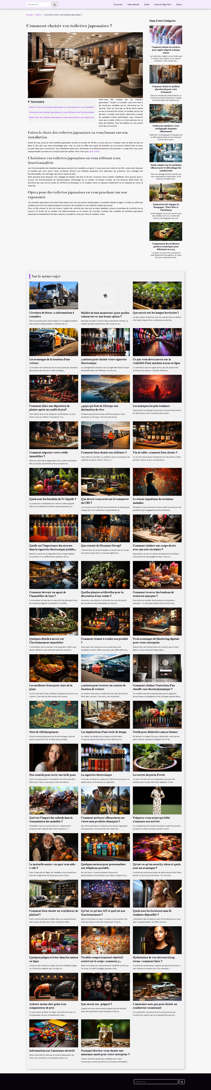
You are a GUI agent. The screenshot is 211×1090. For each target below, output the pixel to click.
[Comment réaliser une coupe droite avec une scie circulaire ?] (157, 528)
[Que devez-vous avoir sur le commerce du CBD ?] (105, 481)
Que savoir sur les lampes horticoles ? (156, 312)
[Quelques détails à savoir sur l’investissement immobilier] (53, 621)
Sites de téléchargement (43, 732)
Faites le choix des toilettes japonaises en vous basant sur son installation (61, 107)
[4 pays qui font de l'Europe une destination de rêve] (105, 388)
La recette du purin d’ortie (149, 774)
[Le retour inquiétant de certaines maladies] (157, 481)
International (133, 4)
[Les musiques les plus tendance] (157, 388)
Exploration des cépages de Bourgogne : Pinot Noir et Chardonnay (166, 207)
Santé (146, 4)
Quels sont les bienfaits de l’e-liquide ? (52, 499)
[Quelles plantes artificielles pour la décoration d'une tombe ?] (105, 574)
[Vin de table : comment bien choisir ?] (157, 435)
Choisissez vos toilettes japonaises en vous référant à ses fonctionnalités (61, 112)
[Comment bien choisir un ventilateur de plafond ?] (53, 893)
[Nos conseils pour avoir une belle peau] (53, 757)
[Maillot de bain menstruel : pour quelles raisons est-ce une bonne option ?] (105, 295)
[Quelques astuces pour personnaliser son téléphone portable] (105, 847)
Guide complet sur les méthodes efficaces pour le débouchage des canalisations (166, 168)
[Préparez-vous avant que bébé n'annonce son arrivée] (157, 800)
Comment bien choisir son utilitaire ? (104, 452)
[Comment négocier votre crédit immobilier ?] (53, 435)
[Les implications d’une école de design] (105, 714)
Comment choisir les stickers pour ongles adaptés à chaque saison (166, 50)
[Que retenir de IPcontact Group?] (105, 528)
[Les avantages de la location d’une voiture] (53, 342)
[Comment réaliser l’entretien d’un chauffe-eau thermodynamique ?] (157, 668)
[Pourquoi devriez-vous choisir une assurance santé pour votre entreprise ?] (105, 1033)
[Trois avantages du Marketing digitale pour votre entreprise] (157, 621)
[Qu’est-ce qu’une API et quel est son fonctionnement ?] (105, 893)
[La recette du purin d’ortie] (157, 757)
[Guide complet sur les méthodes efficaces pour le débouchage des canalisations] (165, 152)
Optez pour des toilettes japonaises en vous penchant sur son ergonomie (61, 117)
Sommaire (37, 101)
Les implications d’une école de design (103, 732)
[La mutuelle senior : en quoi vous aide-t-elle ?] (53, 847)
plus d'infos (95, 151)
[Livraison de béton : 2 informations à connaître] (53, 295)
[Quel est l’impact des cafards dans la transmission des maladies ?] (53, 800)
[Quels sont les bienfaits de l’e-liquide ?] (53, 481)
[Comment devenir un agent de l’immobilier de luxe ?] (53, 574)
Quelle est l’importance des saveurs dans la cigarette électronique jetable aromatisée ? (51, 549)
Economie (118, 4)
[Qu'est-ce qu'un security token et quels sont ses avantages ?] (157, 847)
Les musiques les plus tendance (151, 406)
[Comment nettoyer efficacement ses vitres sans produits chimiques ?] (105, 800)
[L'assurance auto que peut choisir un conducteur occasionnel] (157, 986)
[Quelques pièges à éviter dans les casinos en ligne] (53, 940)
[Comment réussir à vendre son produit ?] (105, 621)
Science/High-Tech (162, 4)
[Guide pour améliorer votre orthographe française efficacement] (165, 113)
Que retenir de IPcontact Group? (101, 545)
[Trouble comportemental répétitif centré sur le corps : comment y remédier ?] (105, 940)
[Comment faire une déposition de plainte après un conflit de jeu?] (53, 388)
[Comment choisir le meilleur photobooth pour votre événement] (165, 74)
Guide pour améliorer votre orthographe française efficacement (166, 129)
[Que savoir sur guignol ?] (105, 986)
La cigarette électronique (96, 774)
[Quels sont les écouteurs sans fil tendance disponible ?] (157, 893)
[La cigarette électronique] (105, 757)
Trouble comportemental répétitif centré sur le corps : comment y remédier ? (102, 961)
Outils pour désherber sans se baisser (155, 732)
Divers (179, 4)
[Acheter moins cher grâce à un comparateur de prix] (53, 986)
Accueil (29, 14)
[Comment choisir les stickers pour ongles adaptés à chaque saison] (165, 35)
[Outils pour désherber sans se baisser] (157, 714)
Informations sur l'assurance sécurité (52, 1050)
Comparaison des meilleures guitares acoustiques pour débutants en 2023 (166, 246)
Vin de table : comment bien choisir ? (155, 452)
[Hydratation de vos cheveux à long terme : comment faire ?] (157, 940)
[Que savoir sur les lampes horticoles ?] (157, 295)
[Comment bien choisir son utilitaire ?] (105, 435)
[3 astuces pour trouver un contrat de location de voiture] (105, 668)
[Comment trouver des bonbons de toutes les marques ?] (157, 574)
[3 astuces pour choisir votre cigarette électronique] (105, 342)
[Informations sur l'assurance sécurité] (53, 1033)
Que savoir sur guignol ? (96, 1004)
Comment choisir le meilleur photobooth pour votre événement (166, 89)
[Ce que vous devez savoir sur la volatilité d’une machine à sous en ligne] (157, 342)
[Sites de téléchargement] (53, 714)
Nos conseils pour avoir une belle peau (52, 774)
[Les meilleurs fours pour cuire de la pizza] (53, 668)
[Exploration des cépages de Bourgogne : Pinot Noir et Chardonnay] (165, 192)
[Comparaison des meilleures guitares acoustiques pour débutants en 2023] (165, 231)
